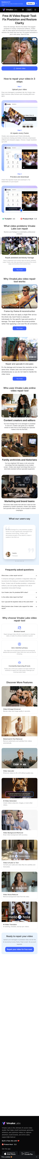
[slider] (19, 50)
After (34, 39)
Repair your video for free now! (19, 949)
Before (5, 39)
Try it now (19, 328)
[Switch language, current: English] (23, 10)
